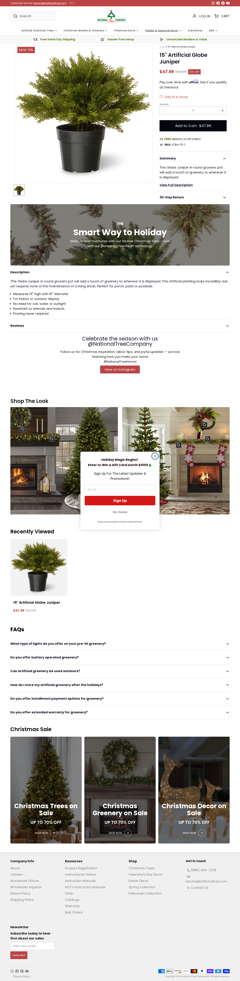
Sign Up (120, 500)
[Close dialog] (155, 456)
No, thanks (120, 512)
